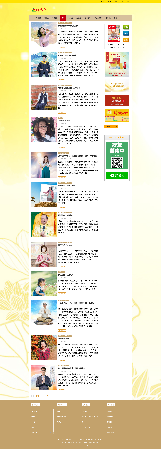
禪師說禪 (70, 212)
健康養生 (34, 416)
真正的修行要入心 (65, 245)
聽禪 (109, 1)
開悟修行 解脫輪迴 (65, 215)
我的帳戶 (109, 411)
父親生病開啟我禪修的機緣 (68, 26)
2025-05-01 (63, 306)
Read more (62, 47)
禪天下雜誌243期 (62, 212)
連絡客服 (109, 422)
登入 (127, 1)
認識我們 (59, 411)
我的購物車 (110, 416)
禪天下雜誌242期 (62, 300)
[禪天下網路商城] (126, 33)
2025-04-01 (63, 371)
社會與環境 (34, 432)
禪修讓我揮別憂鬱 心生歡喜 (69, 88)
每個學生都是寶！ (65, 121)
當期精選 (34, 411)
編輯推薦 (61, 272)
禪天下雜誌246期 (68, 52)
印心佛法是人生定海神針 (67, 55)
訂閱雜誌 (84, 411)
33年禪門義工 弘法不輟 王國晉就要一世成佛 (76, 303)
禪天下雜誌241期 (62, 365)
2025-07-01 (63, 158)
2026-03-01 (63, 28)
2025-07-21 (63, 123)
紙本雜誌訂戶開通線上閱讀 (90, 416)
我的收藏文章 (86, 427)
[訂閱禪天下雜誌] (126, 40)
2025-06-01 (63, 218)
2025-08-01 (63, 90)
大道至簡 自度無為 (65, 275)
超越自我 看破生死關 (66, 186)
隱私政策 (59, 422)
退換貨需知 (110, 432)
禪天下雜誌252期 (68, 23)
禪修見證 (61, 23)
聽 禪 (83, 422)
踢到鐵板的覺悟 (64, 339)
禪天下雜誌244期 (62, 153)
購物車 (115, 1)
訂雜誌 (103, 1)
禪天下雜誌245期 (68, 85)
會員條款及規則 (61, 416)
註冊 (122, 1)
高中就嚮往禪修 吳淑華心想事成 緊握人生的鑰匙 (77, 156)
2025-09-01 (63, 58)
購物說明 (109, 427)
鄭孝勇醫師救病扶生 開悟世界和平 (71, 368)
